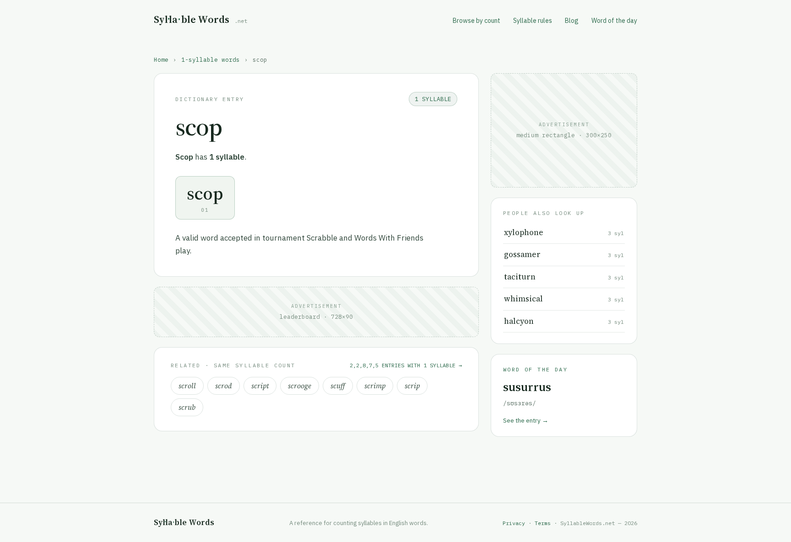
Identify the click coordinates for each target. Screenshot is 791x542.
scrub (187, 407)
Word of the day (614, 20)
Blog (572, 20)
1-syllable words (210, 59)
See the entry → (525, 420)
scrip (412, 386)
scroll (187, 386)
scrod (223, 386)
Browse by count (476, 20)
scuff (337, 386)
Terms (543, 523)
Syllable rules (532, 20)
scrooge (299, 386)
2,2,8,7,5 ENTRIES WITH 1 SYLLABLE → (406, 365)
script (260, 386)
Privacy (514, 523)
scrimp (374, 386)
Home (161, 59)
